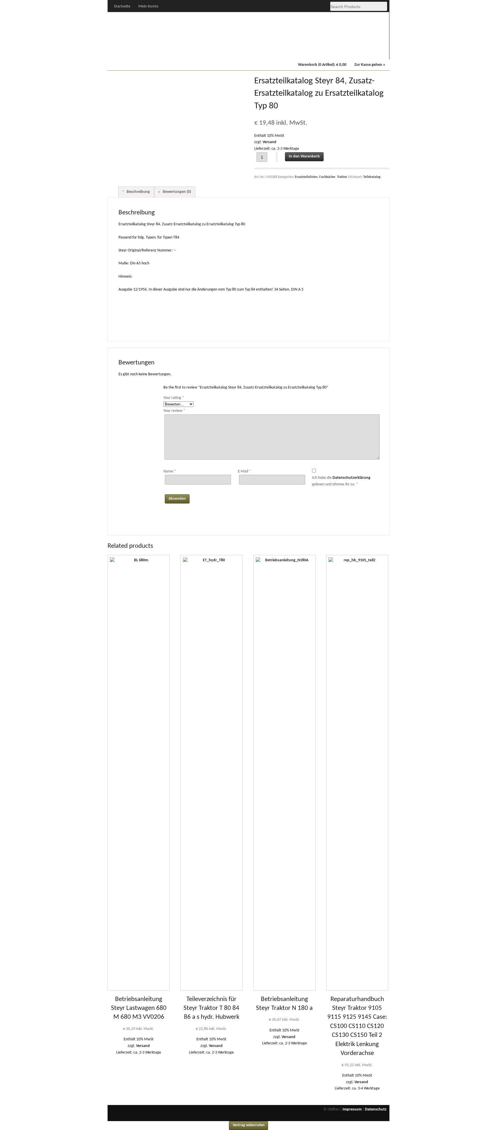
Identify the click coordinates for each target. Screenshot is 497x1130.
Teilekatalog (372, 177)
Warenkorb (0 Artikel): (322, 65)
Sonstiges (372, 52)
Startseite (122, 6)
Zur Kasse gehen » (369, 65)
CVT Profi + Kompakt (266, 52)
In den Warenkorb (304, 156)
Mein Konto (148, 6)
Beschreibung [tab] (138, 192)
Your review (174, 411)
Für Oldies (125, 52)
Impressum (352, 1109)
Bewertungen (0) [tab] (176, 192)
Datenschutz (376, 1109)
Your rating (173, 398)
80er (196, 52)
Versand (269, 142)
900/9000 (231, 52)
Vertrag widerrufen (249, 1125)
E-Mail (244, 471)
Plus (161, 52)
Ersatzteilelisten (306, 177)
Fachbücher (337, 52)
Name (169, 471)
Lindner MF (302, 52)
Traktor (342, 177)
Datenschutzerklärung (351, 478)
